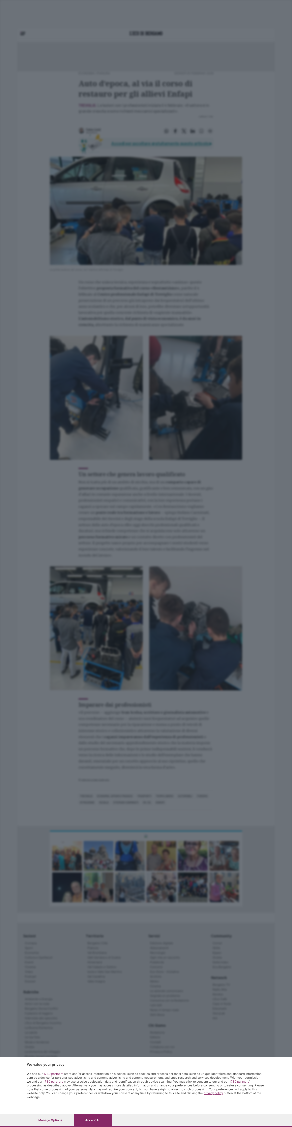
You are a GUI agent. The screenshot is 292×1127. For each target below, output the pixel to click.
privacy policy (213, 1093)
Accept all (92, 1120)
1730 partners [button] (53, 1074)
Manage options (50, 1120)
